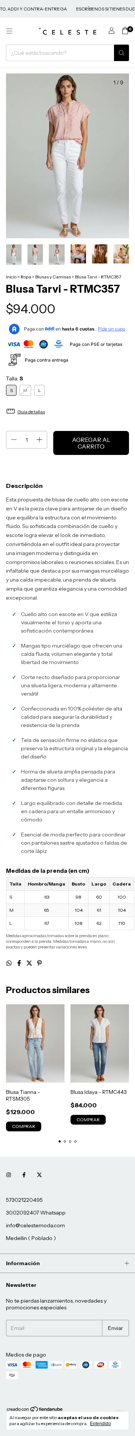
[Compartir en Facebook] (19, 963)
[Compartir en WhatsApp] (9, 963)
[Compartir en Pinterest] (39, 963)
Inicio (11, 277)
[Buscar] (121, 53)
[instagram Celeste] (8, 1175)
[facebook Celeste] (24, 1175)
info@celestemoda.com (35, 1225)
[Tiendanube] (35, 1411)
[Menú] (9, 31)
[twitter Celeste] (39, 1175)
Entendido (100, 1423)
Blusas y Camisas (53, 277)
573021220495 (24, 1200)
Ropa (26, 277)
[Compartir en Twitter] (29, 963)
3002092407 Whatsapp (36, 1212)
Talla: (14, 378)
